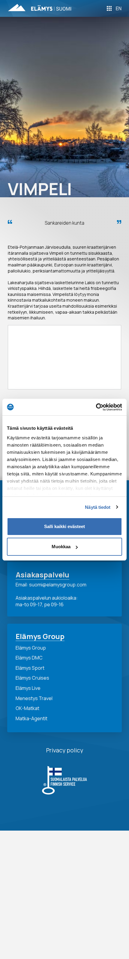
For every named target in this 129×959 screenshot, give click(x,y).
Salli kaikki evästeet (64, 526)
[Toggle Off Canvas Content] (109, 8)
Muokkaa (61, 546)
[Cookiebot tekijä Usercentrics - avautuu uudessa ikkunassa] (96, 407)
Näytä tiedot (97, 507)
